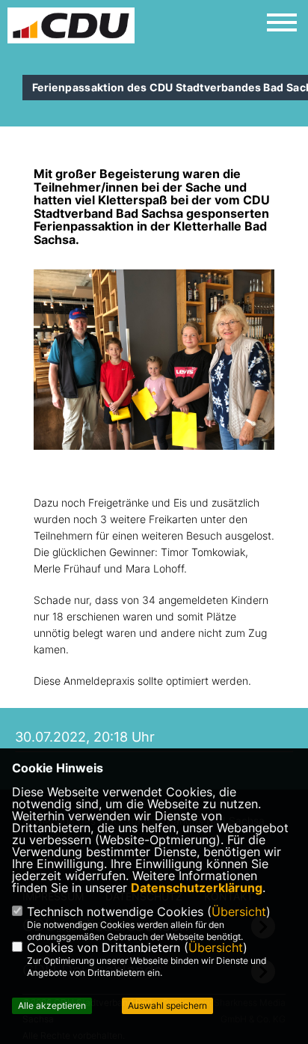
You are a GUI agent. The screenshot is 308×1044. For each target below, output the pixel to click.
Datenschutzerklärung (196, 887)
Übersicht (239, 911)
